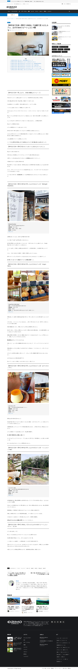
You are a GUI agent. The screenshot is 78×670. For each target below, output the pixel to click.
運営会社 (69, 668)
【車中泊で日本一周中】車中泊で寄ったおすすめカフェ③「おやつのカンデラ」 (26, 66)
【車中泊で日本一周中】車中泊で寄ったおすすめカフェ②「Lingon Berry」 (25, 65)
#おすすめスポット (13, 568)
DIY (19, 11)
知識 (29, 11)
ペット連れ (65, 659)
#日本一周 (28, 568)
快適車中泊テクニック (61, 645)
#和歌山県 (40, 568)
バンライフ (49, 11)
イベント (36, 11)
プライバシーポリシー (58, 668)
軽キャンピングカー (63, 46)
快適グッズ (65, 649)
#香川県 (36, 568)
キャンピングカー (15, 11)
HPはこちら (10, 231)
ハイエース (64, 638)
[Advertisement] (28, 81)
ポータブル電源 (66, 654)
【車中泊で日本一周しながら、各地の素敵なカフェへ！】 (21, 60)
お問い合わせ (65, 668)
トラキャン (64, 51)
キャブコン (60, 49)
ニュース (32, 11)
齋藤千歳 (25, 612)
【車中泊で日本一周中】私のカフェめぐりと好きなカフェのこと (23, 61)
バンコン (54, 49)
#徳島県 (32, 568)
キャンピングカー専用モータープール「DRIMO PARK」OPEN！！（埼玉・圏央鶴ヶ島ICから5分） (27, 1)
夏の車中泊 (59, 661)
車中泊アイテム (66, 647)
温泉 (58, 652)
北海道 (58, 656)
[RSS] (69, 3)
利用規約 (52, 668)
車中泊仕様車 (55, 46)
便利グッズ (59, 647)
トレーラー (67, 49)
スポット (41, 11)
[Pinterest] (60, 622)
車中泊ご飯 (59, 654)
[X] (64, 3)
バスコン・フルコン (56, 51)
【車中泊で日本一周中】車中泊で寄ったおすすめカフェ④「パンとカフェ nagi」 (26, 68)
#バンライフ (23, 568)
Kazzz (17, 581)
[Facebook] (62, 3)
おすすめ (48, 668)
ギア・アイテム (24, 11)
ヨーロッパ (59, 649)
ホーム (9, 11)
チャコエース (12, 611)
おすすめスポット (66, 642)
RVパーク (59, 642)
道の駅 (58, 640)
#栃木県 (44, 568)
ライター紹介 (44, 668)
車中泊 (45, 11)
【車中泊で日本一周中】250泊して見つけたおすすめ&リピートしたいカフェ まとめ (27, 69)
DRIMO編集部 (41, 611)
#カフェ (19, 568)
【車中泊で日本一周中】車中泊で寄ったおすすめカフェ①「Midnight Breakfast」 (26, 63)
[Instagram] (66, 3)
